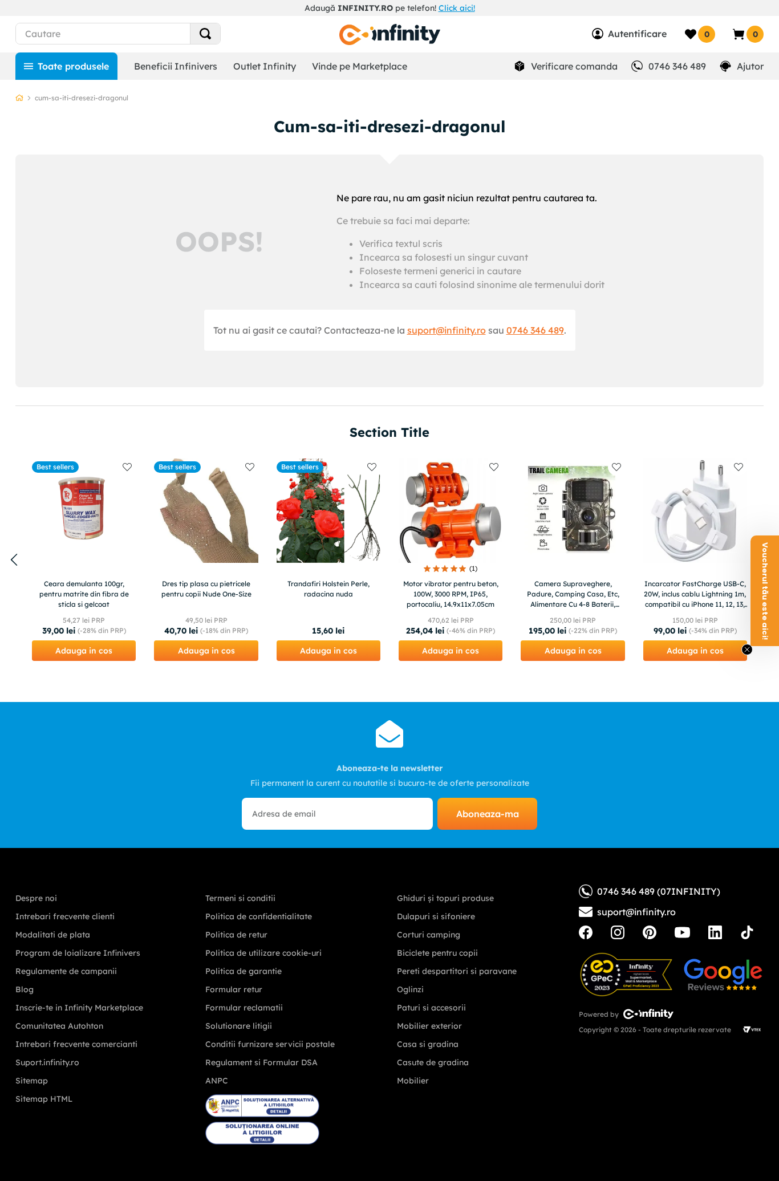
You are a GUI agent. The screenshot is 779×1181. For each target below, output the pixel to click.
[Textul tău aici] (586, 932)
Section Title (389, 432)
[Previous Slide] (14, 560)
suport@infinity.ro (446, 330)
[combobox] (138, 33)
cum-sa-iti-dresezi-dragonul (81, 98)
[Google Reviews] (723, 974)
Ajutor (750, 66)
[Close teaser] (747, 649)
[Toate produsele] (66, 66)
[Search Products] (205, 33)
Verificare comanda (574, 66)
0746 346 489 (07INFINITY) (658, 891)
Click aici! (457, 8)
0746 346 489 (677, 66)
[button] (84, 650)
